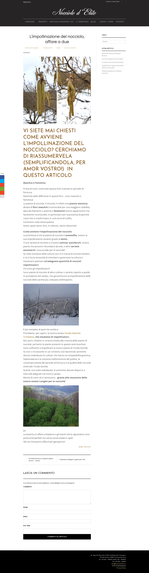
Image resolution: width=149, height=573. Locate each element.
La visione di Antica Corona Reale (112, 62)
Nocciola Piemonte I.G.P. (62, 22)
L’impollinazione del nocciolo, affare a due (57, 39)
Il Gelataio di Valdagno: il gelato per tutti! (72, 459)
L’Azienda (29, 22)
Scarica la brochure (112, 1)
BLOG (93, 22)
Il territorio (82, 22)
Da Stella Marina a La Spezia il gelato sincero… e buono (41, 460)
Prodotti (43, 22)
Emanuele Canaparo (31, 48)
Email (25, 516)
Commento (27, 487)
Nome (25, 507)
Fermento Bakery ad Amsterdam (112, 59)
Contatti (120, 22)
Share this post (85, 447)
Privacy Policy (121, 568)
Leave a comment (70, 48)
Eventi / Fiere (106, 22)
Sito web (26, 526)
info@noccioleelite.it (118, 564)
